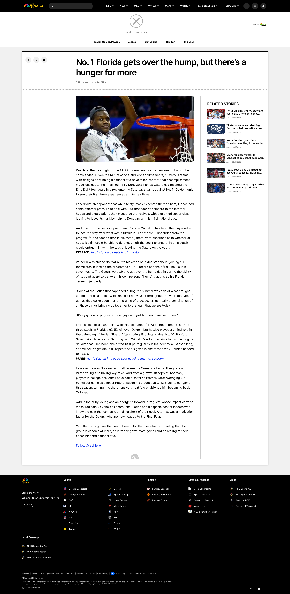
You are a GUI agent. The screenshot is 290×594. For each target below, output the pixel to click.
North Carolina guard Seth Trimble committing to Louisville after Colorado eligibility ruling (244, 142)
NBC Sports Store (68, 573)
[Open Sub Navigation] (113, 6)
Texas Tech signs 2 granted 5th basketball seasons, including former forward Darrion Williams (244, 171)
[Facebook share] (28, 60)
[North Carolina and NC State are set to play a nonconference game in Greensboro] (216, 114)
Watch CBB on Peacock (107, 41)
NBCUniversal (37, 578)
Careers (34, 573)
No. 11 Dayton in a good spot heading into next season (125, 358)
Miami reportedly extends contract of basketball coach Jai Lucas (244, 156)
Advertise (25, 573)
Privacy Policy (102, 573)
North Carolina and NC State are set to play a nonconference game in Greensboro (244, 112)
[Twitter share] (36, 60)
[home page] (34, 6)
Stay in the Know (30, 493)
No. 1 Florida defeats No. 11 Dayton (116, 252)
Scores (132, 41)
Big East (188, 41)
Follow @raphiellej (89, 445)
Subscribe (28, 504)
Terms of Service (149, 573)
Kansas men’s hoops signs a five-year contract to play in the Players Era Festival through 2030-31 (245, 186)
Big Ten (170, 41)
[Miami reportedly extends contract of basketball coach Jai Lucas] (216, 158)
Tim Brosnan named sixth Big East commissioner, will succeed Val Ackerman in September (244, 127)
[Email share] (44, 60)
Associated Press (233, 118)
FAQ (57, 573)
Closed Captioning (46, 573)
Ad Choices (90, 573)
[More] (246, 6)
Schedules (151, 41)
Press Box (80, 573)
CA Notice (137, 573)
